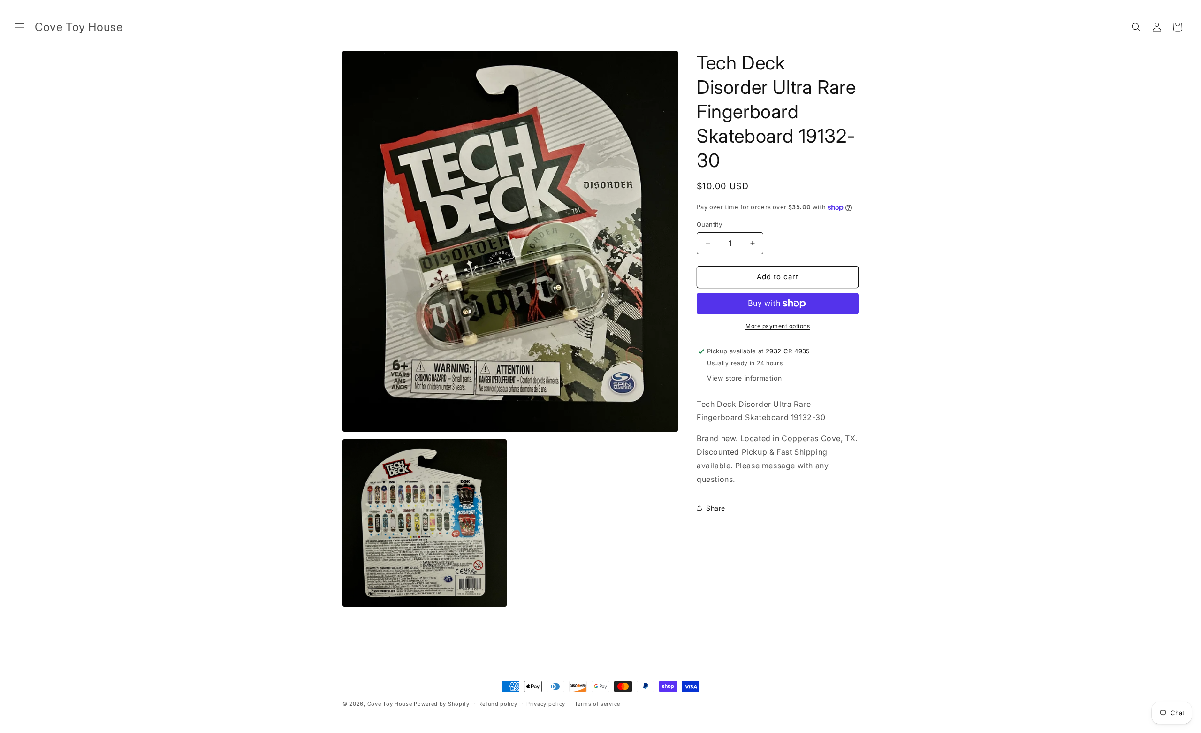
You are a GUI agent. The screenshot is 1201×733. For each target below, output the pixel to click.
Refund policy (498, 703)
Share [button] (715, 508)
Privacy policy (545, 703)
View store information (744, 378)
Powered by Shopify (442, 704)
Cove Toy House (389, 704)
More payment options (777, 325)
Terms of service (597, 703)
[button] (19, 27)
